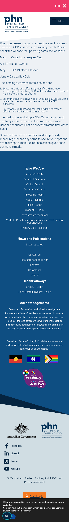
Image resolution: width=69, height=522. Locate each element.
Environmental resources (34, 215)
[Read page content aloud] (7, 516)
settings (26, 510)
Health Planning (34, 199)
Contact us (34, 254)
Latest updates (34, 244)
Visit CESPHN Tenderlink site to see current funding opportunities (34, 221)
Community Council (34, 189)
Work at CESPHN (34, 209)
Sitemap (34, 275)
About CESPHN (34, 174)
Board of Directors (34, 179)
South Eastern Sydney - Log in (34, 291)
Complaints (34, 270)
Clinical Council (34, 184)
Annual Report (34, 204)
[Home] (14, 24)
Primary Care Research (34, 227)
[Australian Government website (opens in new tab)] (21, 430)
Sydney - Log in (34, 286)
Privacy (34, 265)
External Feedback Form (34, 259)
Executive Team (34, 194)
